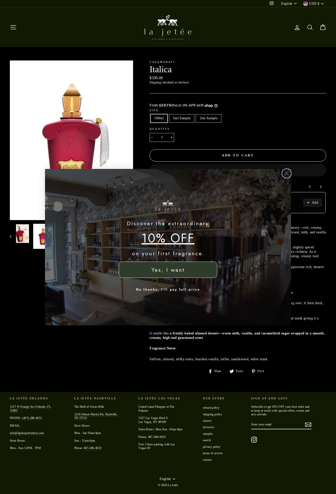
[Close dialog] (286, 173)
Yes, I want (168, 270)
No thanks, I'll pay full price (168, 289)
